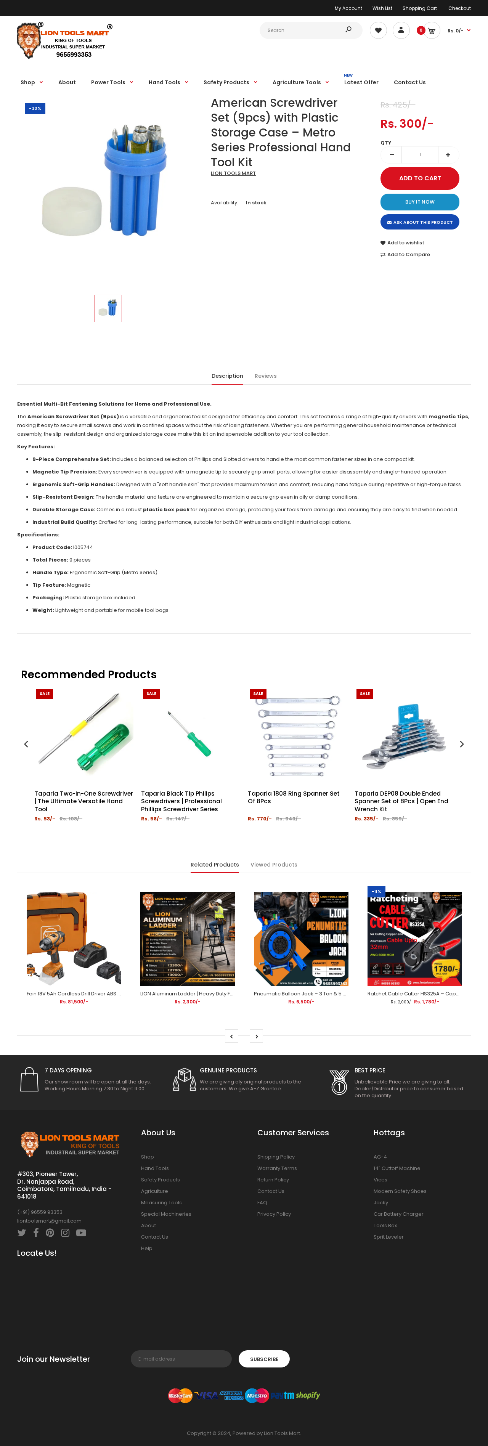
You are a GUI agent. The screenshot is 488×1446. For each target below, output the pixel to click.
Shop (147, 1156)
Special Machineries (166, 1214)
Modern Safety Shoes (400, 1191)
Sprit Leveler (389, 1237)
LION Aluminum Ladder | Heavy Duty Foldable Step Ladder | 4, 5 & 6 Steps (228, 993)
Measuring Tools (161, 1202)
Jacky (381, 1202)
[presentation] (26, 745)
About (148, 1225)
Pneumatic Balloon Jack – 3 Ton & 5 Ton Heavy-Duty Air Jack (328, 993)
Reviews (266, 376)
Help (146, 1248)
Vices (380, 1179)
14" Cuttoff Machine (397, 1168)
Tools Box (385, 1225)
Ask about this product (423, 222)
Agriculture (154, 1191)
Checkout (459, 8)
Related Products (215, 864)
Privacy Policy (274, 1214)
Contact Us (154, 1237)
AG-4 (380, 1156)
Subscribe (264, 1359)
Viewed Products (273, 864)
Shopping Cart (420, 8)
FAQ (262, 1202)
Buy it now (420, 201)
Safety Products (160, 1179)
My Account (348, 8)
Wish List (382, 8)
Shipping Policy (276, 1156)
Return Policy (273, 1179)
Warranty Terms (277, 1168)
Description (227, 376)
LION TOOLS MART (233, 173)
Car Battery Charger (399, 1214)
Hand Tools (155, 1168)
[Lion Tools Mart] (64, 58)
